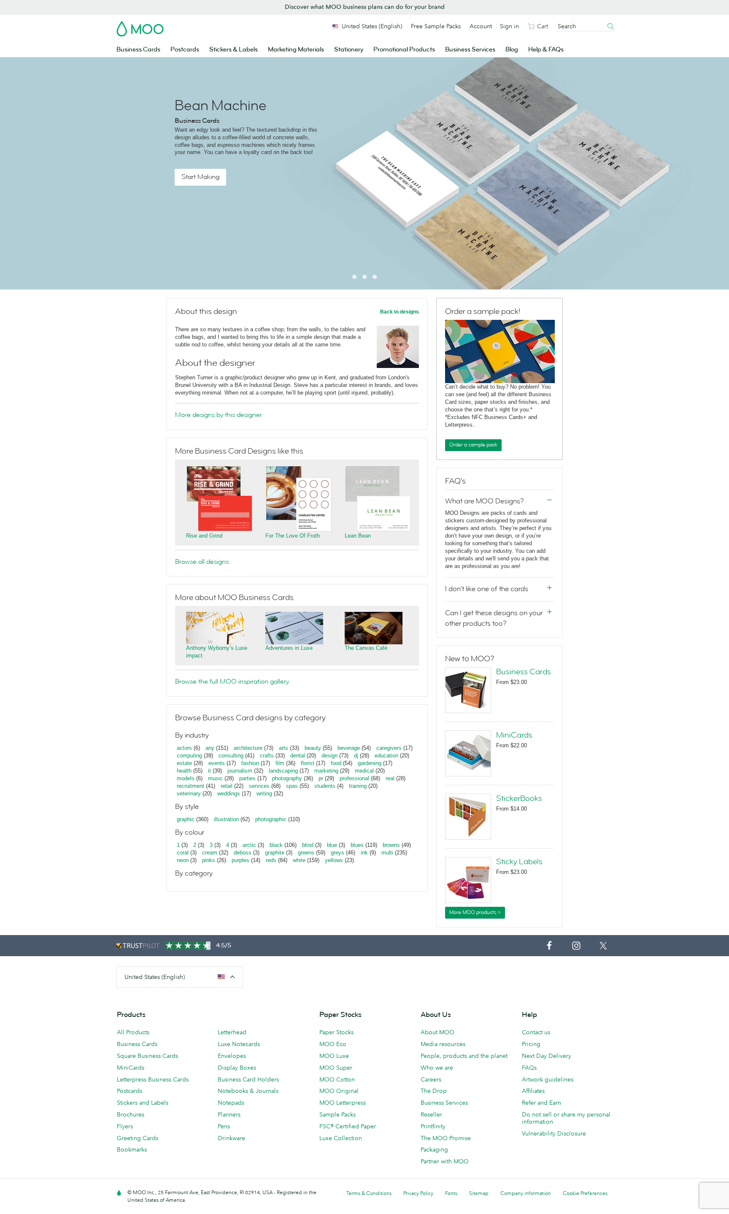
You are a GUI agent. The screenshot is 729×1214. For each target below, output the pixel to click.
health (184, 771)
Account (481, 26)
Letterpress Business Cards (153, 1079)
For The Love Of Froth (292, 536)
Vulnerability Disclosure (554, 1133)
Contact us (536, 1032)
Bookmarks (132, 1149)
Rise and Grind (204, 536)
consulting (231, 755)
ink (364, 852)
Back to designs (399, 311)
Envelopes (232, 1056)
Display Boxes (237, 1067)
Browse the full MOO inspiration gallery (232, 681)
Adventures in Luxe (289, 648)
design (329, 755)
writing (264, 793)
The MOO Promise (446, 1138)
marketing (326, 771)
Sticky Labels (519, 862)
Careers (431, 1079)
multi (387, 852)
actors (184, 748)
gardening (369, 763)
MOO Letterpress (342, 1102)
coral (183, 852)
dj (356, 755)
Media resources (443, 1044)
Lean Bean (358, 536)
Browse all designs (202, 561)
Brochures (130, 1114)
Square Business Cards (147, 1056)
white (299, 860)
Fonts (451, 1193)
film (279, 763)
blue (332, 845)
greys (337, 852)
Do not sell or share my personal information (566, 1118)
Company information (525, 1193)
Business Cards (138, 50)
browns (391, 845)
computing (189, 755)
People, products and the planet (464, 1056)
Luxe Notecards (239, 1044)
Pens (224, 1126)
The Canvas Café (366, 648)
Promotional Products (404, 50)
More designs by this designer (218, 414)
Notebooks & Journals (248, 1091)
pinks (208, 860)
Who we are (437, 1067)
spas (292, 786)
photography (287, 778)
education (386, 755)
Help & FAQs (546, 50)
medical (364, 771)
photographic (270, 819)
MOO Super (335, 1067)
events (216, 763)
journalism (239, 771)
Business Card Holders (248, 1079)
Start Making (200, 176)
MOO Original (339, 1091)
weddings (228, 793)
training (358, 786)
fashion (250, 763)
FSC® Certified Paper (347, 1126)
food (336, 763)
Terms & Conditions (369, 1193)
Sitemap (479, 1193)
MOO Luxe (334, 1056)
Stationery (348, 50)
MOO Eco (332, 1044)
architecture (248, 748)
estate (184, 763)
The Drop (434, 1091)
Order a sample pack (473, 444)
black (276, 845)
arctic (249, 845)
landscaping (283, 771)
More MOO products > (475, 912)
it (209, 771)
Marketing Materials (296, 50)
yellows (334, 860)
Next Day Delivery (546, 1056)
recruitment (190, 786)
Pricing (531, 1044)
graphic (185, 819)
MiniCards (514, 735)
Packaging (434, 1149)
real (390, 778)
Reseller (431, 1114)
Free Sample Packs (436, 26)
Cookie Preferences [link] (585, 1193)
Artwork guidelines (547, 1079)
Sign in (509, 26)
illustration (226, 819)
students (324, 786)
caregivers (389, 748)
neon (183, 860)
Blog (511, 50)
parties (247, 778)
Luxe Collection (340, 1138)
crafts (267, 755)
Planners (229, 1114)
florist (307, 763)
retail (226, 786)
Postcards (184, 50)
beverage (349, 748)
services (259, 786)
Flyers (125, 1126)
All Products (133, 1032)
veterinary (189, 793)
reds (271, 860)
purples (240, 860)
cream (209, 852)
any (209, 748)
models (185, 778)
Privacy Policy (418, 1193)
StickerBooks (519, 798)
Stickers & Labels (233, 50)
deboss (242, 852)
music (215, 778)
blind (307, 845)
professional (354, 778)
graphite (274, 852)
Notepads (231, 1102)
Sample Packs (337, 1114)
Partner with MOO (445, 1161)
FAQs (529, 1067)
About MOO (437, 1032)
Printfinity (433, 1126)
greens (306, 852)
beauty (313, 748)
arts (283, 748)
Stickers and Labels (142, 1102)
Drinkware (231, 1138)
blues (357, 845)
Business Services (470, 50)
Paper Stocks (336, 1032)
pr (321, 778)
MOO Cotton (337, 1079)
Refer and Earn (541, 1102)
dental (297, 755)
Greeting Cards (137, 1138)
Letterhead (232, 1032)
